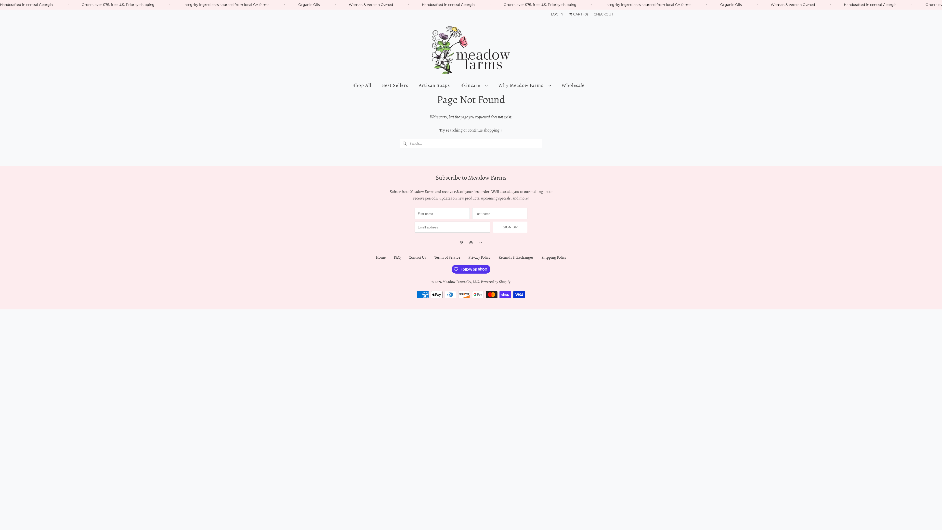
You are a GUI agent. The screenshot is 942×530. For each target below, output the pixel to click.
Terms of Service (447, 257)
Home (381, 257)
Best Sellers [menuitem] (395, 85)
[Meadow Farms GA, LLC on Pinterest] (461, 243)
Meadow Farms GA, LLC (461, 281)
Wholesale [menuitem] (573, 85)
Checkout (603, 14)
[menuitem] (474, 85)
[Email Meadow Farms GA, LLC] (480, 243)
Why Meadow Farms (522, 85)
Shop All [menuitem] (362, 85)
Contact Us (417, 257)
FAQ (397, 257)
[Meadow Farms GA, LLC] (471, 50)
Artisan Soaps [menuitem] (434, 85)
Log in (557, 14)
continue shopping (484, 130)
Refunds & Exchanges (516, 257)
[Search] (405, 143)
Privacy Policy (479, 257)
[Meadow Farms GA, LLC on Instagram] (471, 243)
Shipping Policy (553, 257)
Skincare (471, 85)
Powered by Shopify (495, 281)
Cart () (580, 14)
